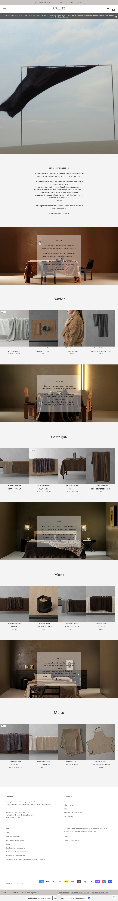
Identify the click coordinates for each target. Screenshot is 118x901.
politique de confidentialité (15, 856)
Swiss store (103, 15)
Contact (9, 844)
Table (65, 809)
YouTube (20, 883)
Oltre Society (68, 817)
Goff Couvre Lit (14, 489)
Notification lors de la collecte (39, 898)
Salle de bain (68, 805)
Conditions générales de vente (16, 848)
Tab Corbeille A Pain (43, 627)
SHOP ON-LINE (69, 797)
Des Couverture (43, 764)
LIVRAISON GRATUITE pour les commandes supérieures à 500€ (59, 2)
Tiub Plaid (14, 627)
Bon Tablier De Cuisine (100, 764)
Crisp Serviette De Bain (101, 489)
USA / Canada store (91, 15)
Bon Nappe (72, 489)
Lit (64, 801)
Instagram (9, 883)
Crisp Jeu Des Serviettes (101, 351)
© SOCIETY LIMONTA (10, 892)
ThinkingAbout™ (33, 893)
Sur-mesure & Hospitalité (15, 840)
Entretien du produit (13, 837)
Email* (66, 837)
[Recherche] (108, 9)
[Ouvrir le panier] (113, 9)
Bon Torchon (72, 764)
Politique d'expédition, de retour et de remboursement (25, 859)
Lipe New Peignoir (72, 351)
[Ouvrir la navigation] (4, 9)
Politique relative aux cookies (16, 852)
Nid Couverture (14, 351)
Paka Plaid (101, 627)
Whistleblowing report (100, 893)
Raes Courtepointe (72, 627)
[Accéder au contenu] (59, 897)
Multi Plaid (43, 489)
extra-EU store (77, 15)
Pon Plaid (14, 764)
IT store (68, 15)
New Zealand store (61, 17)
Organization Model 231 (80, 893)
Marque (8, 833)
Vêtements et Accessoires (73, 813)
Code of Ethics (63, 893)
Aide (7, 828)
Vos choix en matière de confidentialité (69, 898)
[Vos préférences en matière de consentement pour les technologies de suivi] (114, 897)
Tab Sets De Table (43, 351)
